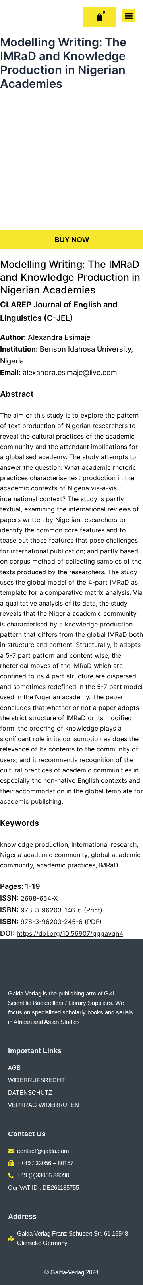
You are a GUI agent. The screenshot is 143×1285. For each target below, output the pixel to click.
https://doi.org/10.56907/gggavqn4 (70, 933)
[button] (128, 15)
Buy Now (71, 240)
